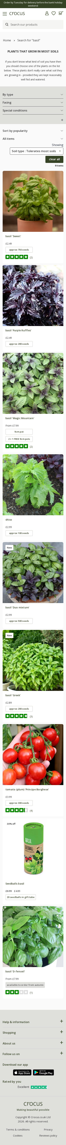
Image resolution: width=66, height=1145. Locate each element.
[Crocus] (33, 1106)
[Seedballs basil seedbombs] (33, 848)
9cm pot (19, 431)
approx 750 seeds (19, 249)
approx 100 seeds (19, 533)
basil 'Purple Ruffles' (18, 330)
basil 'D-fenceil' (15, 971)
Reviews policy (48, 1135)
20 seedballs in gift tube (20, 897)
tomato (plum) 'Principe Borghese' (27, 789)
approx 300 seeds (19, 803)
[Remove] (59, 151)
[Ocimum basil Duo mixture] (33, 572)
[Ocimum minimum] (33, 660)
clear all (54, 159)
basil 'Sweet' (13, 236)
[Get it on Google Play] (43, 1072)
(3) (31, 716)
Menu (4, 13)
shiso (8, 519)
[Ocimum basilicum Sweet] (33, 201)
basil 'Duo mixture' (17, 607)
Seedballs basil (14, 883)
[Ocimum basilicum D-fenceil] (33, 936)
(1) (31, 992)
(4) (31, 810)
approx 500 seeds (19, 621)
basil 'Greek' (13, 695)
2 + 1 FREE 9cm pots (19, 439)
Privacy (48, 1129)
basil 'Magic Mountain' (19, 418)
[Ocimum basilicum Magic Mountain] (33, 383)
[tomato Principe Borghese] (33, 754)
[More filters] (62, 120)
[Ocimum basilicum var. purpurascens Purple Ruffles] (33, 295)
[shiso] (33, 484)
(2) (31, 257)
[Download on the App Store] (22, 1072)
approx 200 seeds (19, 343)
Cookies (18, 1135)
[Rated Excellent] (39, 1087)
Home (7, 40)
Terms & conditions (18, 1129)
